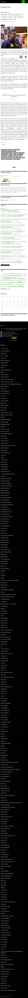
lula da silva (20, 154)
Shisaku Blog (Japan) (5, 854)
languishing (5, 107)
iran (12, 280)
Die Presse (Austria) (5, 518)
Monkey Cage (3, 757)
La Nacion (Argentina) (5, 710)
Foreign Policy (3, 587)
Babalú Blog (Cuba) (4, 405)
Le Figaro (2, 729)
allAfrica (2, 372)
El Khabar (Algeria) (4, 544)
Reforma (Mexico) (4, 833)
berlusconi (8, 273)
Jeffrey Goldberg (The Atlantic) (7, 677)
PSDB (11, 157)
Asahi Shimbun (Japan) (5, 393)
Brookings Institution (5, 429)
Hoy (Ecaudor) (3, 634)
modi (16, 282)
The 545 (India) (4, 890)
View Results (14, 340)
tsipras (6, 286)
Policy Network (4, 814)
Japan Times (3, 674)
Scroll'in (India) (4, 849)
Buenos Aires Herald (5, 431)
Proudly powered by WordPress (6, 996)
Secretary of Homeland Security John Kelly (10, 334)
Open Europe (3, 797)
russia (10, 284)
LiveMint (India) (4, 738)
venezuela (8, 289)
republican (6, 284)
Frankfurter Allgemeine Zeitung (7, 596)
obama (19, 282)
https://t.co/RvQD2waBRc (6, 233)
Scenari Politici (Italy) (5, 845)
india (10, 280)
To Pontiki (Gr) (4, 944)
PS (24, 282)
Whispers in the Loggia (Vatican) (7, 964)
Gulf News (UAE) (4, 620)
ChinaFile (2, 457)
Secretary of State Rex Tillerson (8, 332)
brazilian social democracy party (9, 151)
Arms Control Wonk (5, 391)
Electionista (3, 566)
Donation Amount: (4, 175)
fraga (11, 154)
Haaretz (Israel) (4, 622)
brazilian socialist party (7, 152)
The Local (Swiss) (4, 923)
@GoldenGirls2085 (6, 241)
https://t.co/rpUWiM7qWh (6, 227)
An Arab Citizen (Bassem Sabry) (7, 379)
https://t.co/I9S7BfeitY (5, 221)
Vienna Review (4, 962)
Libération (3, 736)
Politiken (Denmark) (5, 819)
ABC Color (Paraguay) (5, 351)
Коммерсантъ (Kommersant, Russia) (8, 990)
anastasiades (16, 149)
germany (23, 278)
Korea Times (3, 693)
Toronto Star (3, 946)
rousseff (18, 157)
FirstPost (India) (4, 582)
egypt (2, 278)
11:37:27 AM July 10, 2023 (5, 234)
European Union (10, 278)
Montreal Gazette (4, 759)
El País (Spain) (3, 554)
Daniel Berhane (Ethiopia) (6, 502)
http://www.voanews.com (6, 637)
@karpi (3, 214)
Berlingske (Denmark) (5, 424)
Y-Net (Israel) (3, 981)
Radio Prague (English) (5, 828)
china (25, 273)
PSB (7, 157)
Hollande (6, 280)
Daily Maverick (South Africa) (6, 485)
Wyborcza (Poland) (4, 976)
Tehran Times (3, 882)
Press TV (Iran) (4, 823)
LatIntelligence (4, 724)
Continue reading (20, 139)
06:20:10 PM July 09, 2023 (5, 259)
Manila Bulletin (4, 750)
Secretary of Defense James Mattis (9, 333)
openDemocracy (4, 800)
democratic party (21, 275)
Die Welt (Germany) (5, 521)
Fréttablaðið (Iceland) (5, 599)
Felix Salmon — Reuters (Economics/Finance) (10, 580)
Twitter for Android (17, 211)
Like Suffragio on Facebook (8, 315)
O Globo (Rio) (3, 793)
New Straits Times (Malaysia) (6, 771)
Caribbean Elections (5, 440)
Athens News (3, 398)
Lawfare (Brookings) (5, 726)
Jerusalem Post (4, 679)
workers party (17, 159)
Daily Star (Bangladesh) (5, 492)
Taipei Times (3, 880)
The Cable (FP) (4, 899)
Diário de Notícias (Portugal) (6, 516)
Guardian (2, 615)
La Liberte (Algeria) (4, 705)
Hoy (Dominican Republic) (6, 632)
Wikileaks (2, 966)
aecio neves (4, 149)
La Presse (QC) (4, 715)
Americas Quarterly (5, 377)
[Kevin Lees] (3, 208)
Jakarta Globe (3, 667)
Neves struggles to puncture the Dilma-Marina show (12, 17)
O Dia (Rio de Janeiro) (5, 790)
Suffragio (3, 1)
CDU (21, 273)
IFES (1, 646)
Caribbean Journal (4, 443)
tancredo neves (8, 159)
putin (2, 284)
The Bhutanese (4, 897)
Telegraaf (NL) (3, 885)
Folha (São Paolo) (4, 585)
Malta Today (3, 748)
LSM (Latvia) (3, 741)
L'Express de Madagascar (6, 703)
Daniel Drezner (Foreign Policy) (7, 504)
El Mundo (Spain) (4, 547)
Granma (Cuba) (4, 613)
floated (22, 134)
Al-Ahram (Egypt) (4, 365)
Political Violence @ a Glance (6, 816)
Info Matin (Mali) (4, 651)
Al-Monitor (3, 367)
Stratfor (2, 868)
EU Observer (3, 570)
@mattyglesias (20, 230)
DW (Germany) (4, 528)
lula (15, 154)
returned (25, 132)
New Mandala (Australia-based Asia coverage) (10, 769)
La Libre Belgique (4, 707)
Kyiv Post (3, 696)
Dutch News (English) (5, 525)
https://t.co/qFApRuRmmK (6, 252)
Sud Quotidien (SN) (4, 871)
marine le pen (7, 282)
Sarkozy (13, 284)
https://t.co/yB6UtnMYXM (16, 261)
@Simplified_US (5, 209)
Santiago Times (4, 842)
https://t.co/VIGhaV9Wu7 (17, 246)
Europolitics (3, 575)
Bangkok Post (3, 410)
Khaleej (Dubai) (4, 689)
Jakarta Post (3, 670)
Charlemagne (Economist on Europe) (8, 445)
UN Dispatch (3, 955)
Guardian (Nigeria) (4, 618)
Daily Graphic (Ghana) (5, 481)
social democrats (18, 284)
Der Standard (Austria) (5, 514)
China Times (3, 455)
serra (23, 157)
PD (23, 282)
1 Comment (13, 21)
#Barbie (24, 241)
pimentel (3, 157)
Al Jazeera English (4, 362)
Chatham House (4, 450)
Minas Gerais (7, 12)
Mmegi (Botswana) (4, 755)
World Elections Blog (5, 971)
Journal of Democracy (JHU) (6, 686)
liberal (25, 280)
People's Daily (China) (5, 809)
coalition (2, 275)
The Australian (4, 894)
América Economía (4, 374)
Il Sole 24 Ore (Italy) (5, 648)
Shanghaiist (3, 852)
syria (23, 284)
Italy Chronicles (4, 665)
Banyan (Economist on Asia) (6, 412)
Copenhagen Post (4, 469)
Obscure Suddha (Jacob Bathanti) (7, 795)
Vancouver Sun (4, 957)
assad (1, 273)
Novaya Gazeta (4, 786)
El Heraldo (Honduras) (5, 542)
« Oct (2, 309)
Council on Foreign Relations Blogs (8, 473)
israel (14, 280)
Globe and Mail (4, 611)
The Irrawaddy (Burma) (5, 918)
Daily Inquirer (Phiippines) (6, 483)
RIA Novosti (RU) (4, 838)
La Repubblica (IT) (4, 717)
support (21, 126)
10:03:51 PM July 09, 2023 (5, 253)
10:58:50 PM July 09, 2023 (5, 247)
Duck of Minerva (4, 523)
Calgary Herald (4, 436)
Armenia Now (3, 388)
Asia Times (3, 395)
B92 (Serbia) (3, 403)
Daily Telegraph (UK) (5, 499)
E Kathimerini (3, 530)
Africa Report (3, 358)
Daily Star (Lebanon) (5, 495)
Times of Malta (4, 939)
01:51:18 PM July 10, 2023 (5, 216)
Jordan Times (3, 684)
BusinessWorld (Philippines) (6, 433)
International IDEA (4, 658)
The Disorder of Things (5, 906)
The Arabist (3, 892)
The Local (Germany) (5, 920)
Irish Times (3, 663)
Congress (6, 275)
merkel (13, 282)
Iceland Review (4, 644)
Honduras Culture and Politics (7, 629)
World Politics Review (5, 973)
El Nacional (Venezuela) (5, 549)
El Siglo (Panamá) (4, 556)
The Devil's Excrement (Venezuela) (8, 901)
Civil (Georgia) (3, 462)
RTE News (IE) (4, 840)
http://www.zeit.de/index (6, 639)
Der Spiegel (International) (6, 511)
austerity (4, 273)
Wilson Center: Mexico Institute (7, 969)
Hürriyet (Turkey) (4, 641)
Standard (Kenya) (4, 864)
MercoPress (3, 752)
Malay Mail (3, 745)
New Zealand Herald (5, 776)
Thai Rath (3, 887)
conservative (12, 275)
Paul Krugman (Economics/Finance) (8, 807)
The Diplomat (3, 904)
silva (3, 159)
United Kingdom (13, 286)
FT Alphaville (3, 601)
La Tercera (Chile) (4, 719)
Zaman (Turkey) (4, 988)
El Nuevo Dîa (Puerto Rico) (6, 551)
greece (2, 280)
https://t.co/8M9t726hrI (19, 215)
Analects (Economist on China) (7, 381)
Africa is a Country (4, 355)
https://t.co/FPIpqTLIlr (13, 210)
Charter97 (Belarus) (5, 447)
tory (2, 286)
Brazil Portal (3, 426)
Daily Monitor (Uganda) (5, 488)
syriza (25, 284)
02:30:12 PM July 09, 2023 (5, 262)
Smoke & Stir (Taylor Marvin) (6, 859)
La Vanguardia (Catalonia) (6, 722)
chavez (23, 273)
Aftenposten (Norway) (5, 360)
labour (21, 280)
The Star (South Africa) (5, 932)
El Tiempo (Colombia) (5, 559)
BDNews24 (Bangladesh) (6, 419)
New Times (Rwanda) (5, 774)
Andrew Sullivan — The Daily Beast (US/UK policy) (11, 384)
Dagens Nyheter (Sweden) (6, 478)
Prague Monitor (4, 821)
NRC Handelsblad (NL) (5, 788)
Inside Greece (3, 655)
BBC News (3, 417)
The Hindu (3, 913)
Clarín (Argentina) (4, 464)
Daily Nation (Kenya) (5, 490)
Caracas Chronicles (4, 438)
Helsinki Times (4, 625)
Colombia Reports (4, 466)
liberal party (3, 282)
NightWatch (3, 778)
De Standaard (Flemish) (5, 509)
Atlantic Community (5, 400)
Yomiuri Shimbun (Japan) (5, 985)
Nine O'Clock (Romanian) (6, 781)
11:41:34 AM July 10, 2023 (5, 228)
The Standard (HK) (4, 930)
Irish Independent (4, 660)
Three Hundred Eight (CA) (6, 934)
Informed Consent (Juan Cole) (7, 653)
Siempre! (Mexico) (4, 856)
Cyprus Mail (3, 476)
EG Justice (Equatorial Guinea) (7, 535)
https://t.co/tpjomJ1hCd (9, 237)
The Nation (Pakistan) (5, 925)
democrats (21, 152)
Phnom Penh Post (4, 812)
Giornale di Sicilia (4, 606)
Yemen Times (3, 983)
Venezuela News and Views (6, 959)
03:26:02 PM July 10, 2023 (5, 211)
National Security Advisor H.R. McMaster (10, 336)
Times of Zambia (4, 942)
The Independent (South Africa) (7, 916)
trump (4, 286)
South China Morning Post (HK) (7, 861)
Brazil (2, 12)
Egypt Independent (5, 537)
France (19, 278)
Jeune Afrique (3, 681)
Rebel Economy (4, 830)
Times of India (3, 937)
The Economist (4, 908)
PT (14, 157)
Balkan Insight (3, 407)
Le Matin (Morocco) (4, 731)
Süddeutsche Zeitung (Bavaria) (7, 873)
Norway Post (3, 783)
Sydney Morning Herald (5, 878)
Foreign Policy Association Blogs (7, 589)
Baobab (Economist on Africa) (7, 414)
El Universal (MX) (4, 561)
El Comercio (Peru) (4, 540)
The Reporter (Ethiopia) (5, 927)
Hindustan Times (4, 627)
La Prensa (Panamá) (5, 712)
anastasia (10, 149)
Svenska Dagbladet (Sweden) (7, 875)
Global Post (3, 608)
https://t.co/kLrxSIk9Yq (9, 242)
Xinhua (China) (4, 978)
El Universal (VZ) (4, 563)
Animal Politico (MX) (5, 386)
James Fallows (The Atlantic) (6, 672)
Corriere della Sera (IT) (5, 471)
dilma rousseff (5, 154)
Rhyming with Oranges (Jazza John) (8, 835)
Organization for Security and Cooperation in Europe (11, 802)
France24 (2, 592)
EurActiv (2, 573)
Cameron (13, 273)
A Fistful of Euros (4, 348)
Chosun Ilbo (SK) (4, 459)
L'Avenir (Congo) (4, 698)
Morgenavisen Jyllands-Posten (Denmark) (9, 762)
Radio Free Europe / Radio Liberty (7, 826)
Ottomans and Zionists (5, 804)
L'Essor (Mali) (3, 700)
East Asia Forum (4, 533)
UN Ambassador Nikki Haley (7, 335)
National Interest (4, 764)
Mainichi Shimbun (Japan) (6, 743)
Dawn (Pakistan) (4, 507)
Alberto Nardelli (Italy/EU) (6, 369)
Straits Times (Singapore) (6, 866)
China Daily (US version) (5, 452)
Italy (16, 280)
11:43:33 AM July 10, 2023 (5, 222)
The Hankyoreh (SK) (5, 911)
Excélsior (2, 577)
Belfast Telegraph (4, 421)
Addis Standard (4, 353)
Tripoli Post (3, 949)
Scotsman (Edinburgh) (5, 847)
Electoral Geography (5, 568)
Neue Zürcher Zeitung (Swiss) (7, 767)
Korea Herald (3, 691)
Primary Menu (26, 1)
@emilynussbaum (5, 255)
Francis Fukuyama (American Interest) (8, 594)
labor (18, 280)
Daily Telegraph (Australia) (6, 497)
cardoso (16, 152)
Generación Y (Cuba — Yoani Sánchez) (8, 603)
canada (18, 273)
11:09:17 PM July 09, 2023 (5, 243)
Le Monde (3, 733)
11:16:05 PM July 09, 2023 (5, 239)
